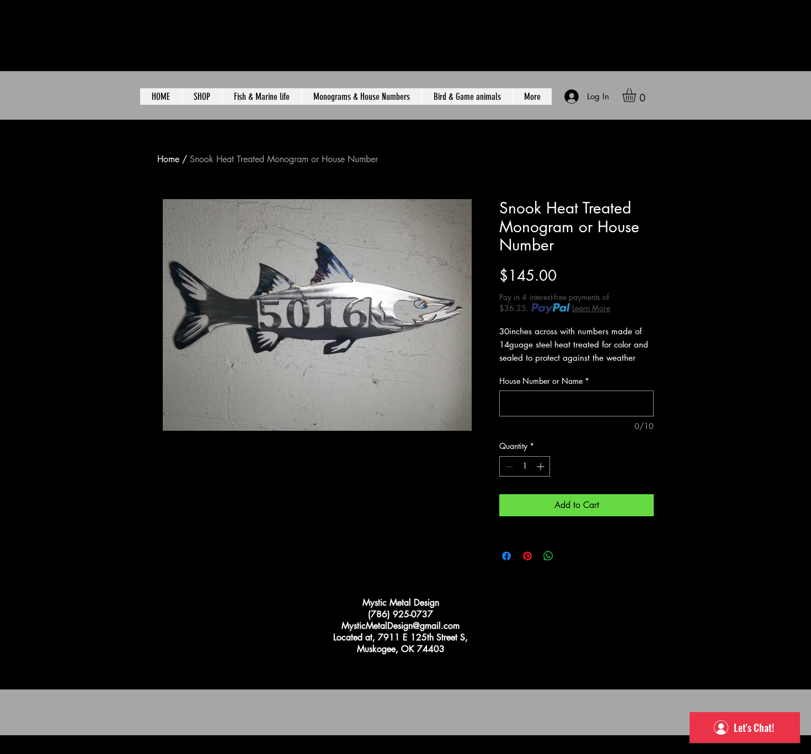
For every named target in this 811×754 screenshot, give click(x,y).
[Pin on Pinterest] (527, 556)
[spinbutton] (525, 466)
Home (168, 159)
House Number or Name (544, 381)
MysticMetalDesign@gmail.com (401, 626)
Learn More (591, 308)
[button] (637, 95)
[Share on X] (569, 556)
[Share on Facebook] (506, 556)
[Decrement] (508, 466)
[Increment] (541, 466)
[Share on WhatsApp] (548, 556)
